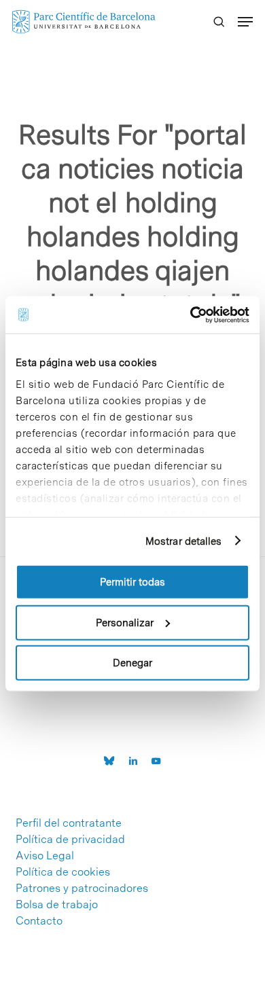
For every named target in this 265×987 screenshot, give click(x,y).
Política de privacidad (70, 839)
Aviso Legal (45, 855)
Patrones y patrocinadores (82, 888)
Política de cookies (63, 872)
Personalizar (125, 622)
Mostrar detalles (183, 541)
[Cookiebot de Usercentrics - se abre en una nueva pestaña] (190, 314)
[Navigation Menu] (245, 22)
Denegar (132, 663)
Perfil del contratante (69, 823)
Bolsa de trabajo (57, 904)
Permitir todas (132, 582)
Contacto (39, 921)
